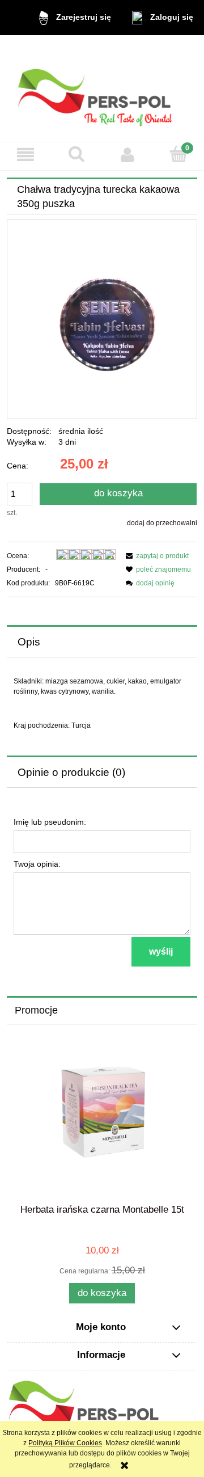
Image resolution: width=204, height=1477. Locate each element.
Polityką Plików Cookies (65, 1443)
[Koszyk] (178, 154)
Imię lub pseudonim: (50, 821)
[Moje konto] (127, 154)
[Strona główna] (102, 88)
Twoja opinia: (37, 863)
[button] (25, 154)
